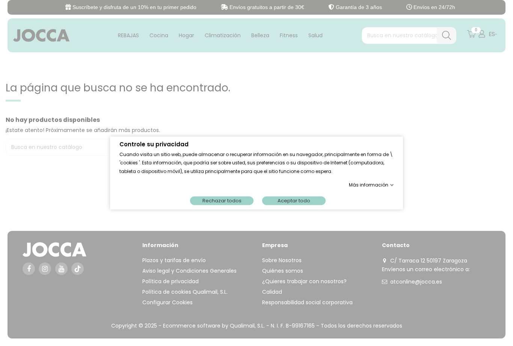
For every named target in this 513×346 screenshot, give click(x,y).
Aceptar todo (294, 200)
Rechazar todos (221, 200)
